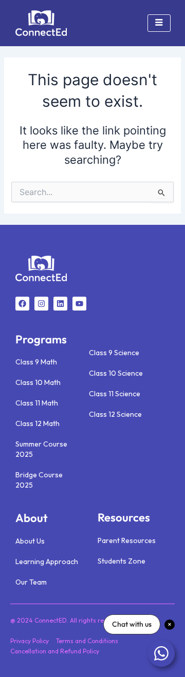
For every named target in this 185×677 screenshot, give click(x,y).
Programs (41, 339)
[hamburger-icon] (159, 23)
